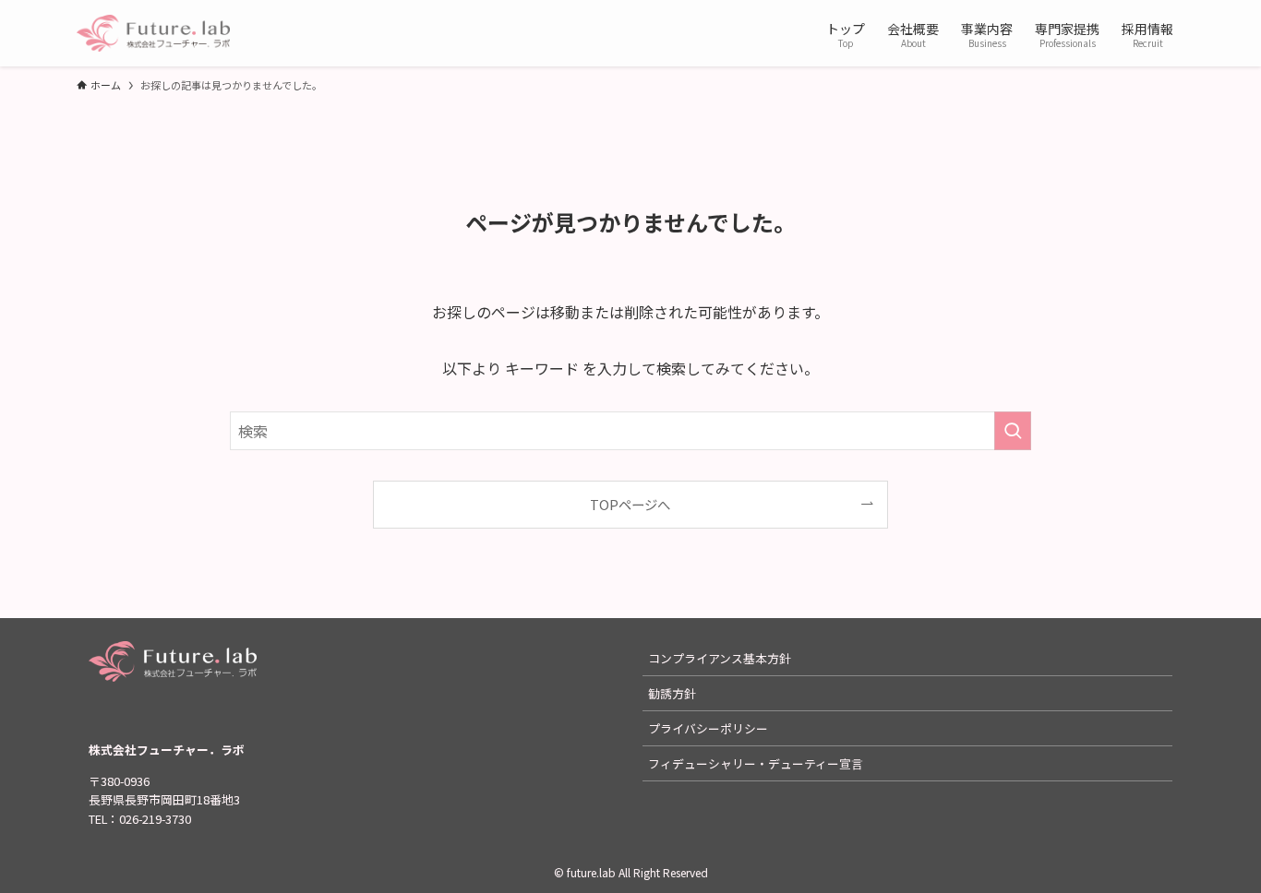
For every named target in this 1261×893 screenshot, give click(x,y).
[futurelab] (153, 33)
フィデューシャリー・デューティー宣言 (755, 763)
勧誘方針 (672, 693)
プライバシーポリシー (708, 728)
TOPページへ (630, 504)
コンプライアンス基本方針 (719, 658)
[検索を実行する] (1012, 430)
